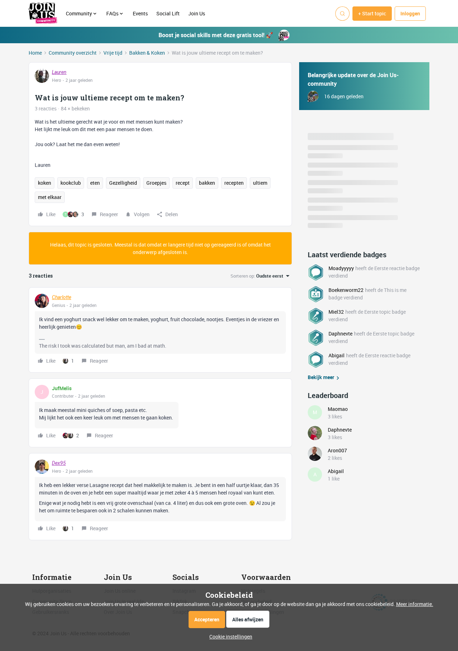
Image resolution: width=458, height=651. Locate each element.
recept (183, 182)
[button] (372, 13)
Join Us (197, 13)
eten (95, 182)
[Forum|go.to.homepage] (43, 14)
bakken (207, 182)
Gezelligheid (123, 182)
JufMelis (62, 388)
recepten (234, 182)
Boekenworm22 (346, 290)
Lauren (59, 72)
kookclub (70, 182)
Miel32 (336, 311)
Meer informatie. (414, 604)
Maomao (338, 409)
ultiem (260, 182)
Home (35, 52)
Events (140, 13)
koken (44, 182)
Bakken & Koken (147, 52)
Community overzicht (73, 52)
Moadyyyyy (341, 268)
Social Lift (168, 13)
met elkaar (50, 197)
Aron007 (337, 450)
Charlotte (61, 297)
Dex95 (59, 463)
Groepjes (156, 182)
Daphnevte (340, 333)
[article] (160, 330)
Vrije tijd (112, 52)
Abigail (336, 355)
